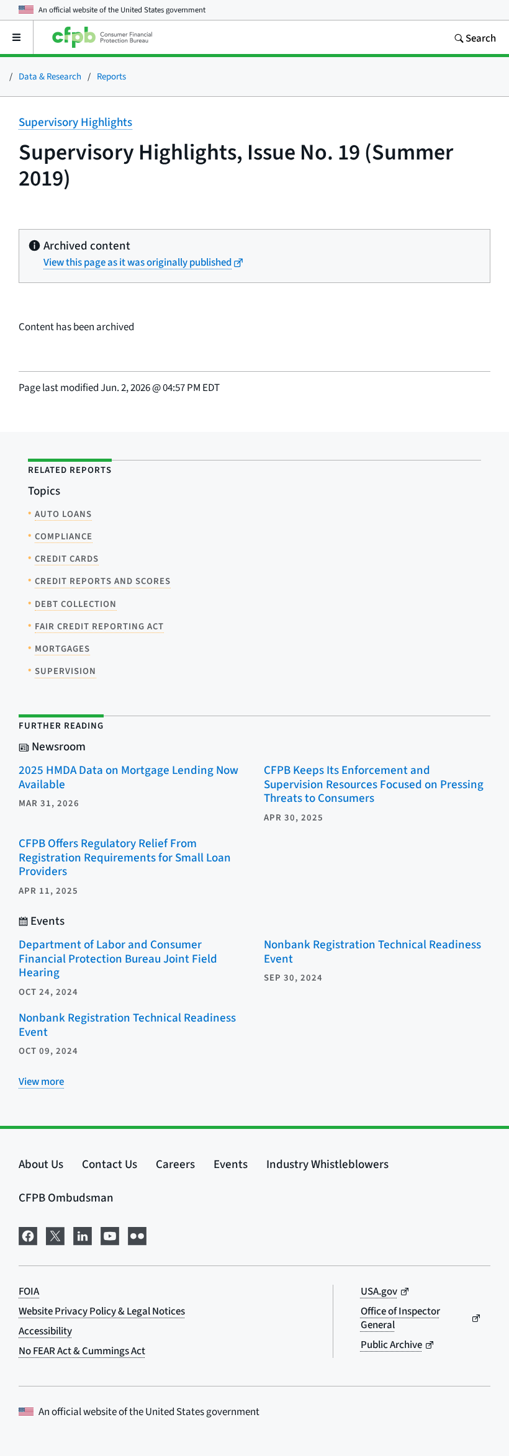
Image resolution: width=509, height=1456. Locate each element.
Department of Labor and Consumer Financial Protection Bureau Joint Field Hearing (118, 958)
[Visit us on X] (55, 1234)
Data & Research (50, 76)
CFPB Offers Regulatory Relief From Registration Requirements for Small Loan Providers (125, 857)
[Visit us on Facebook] (28, 1234)
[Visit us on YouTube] (110, 1234)
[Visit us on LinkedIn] (82, 1234)
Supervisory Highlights (75, 122)
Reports (111, 76)
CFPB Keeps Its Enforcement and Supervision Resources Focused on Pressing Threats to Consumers (374, 784)
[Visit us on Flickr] (137, 1234)
